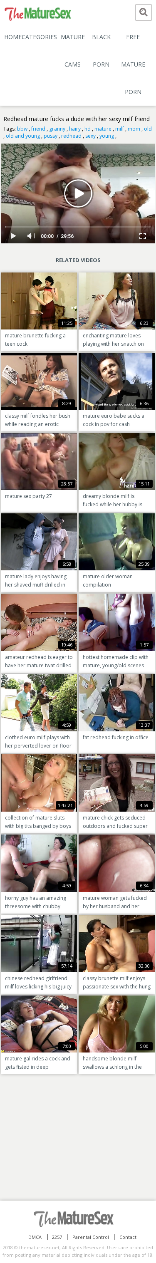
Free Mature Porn (133, 64)
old (148, 128)
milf (119, 128)
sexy (90, 135)
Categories (39, 37)
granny (57, 128)
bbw (22, 128)
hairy (75, 128)
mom (134, 128)
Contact (127, 1237)
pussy (50, 135)
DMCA (35, 1237)
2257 (57, 1237)
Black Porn (101, 50)
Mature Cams (73, 50)
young (106, 135)
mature (102, 128)
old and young (23, 135)
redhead (71, 135)
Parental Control (90, 1237)
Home (13, 37)
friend (38, 128)
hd (87, 128)
